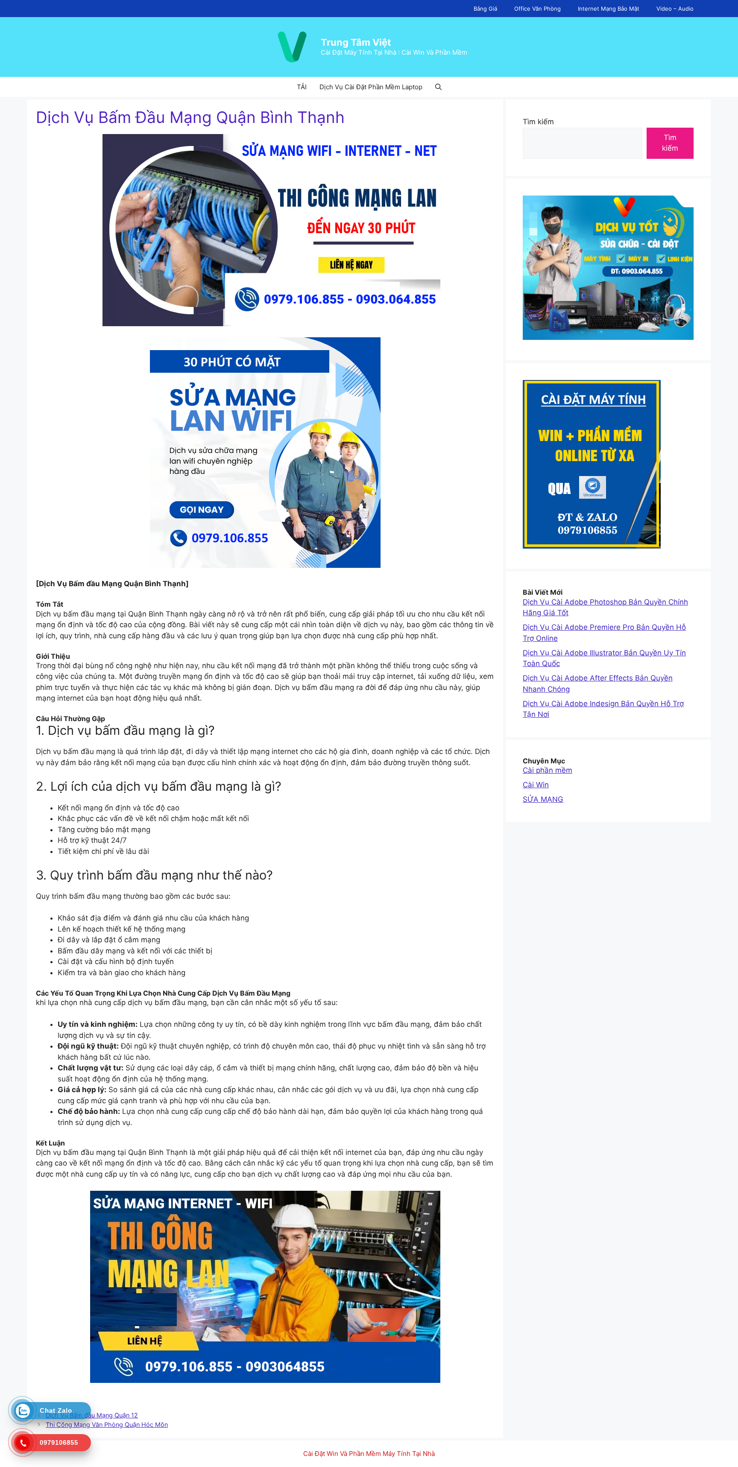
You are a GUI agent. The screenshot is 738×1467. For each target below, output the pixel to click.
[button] (438, 87)
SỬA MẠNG (543, 799)
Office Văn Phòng (537, 8)
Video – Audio (675, 8)
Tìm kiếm (538, 121)
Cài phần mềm (547, 770)
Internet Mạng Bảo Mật (608, 8)
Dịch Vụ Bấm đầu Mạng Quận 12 (92, 1415)
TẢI (302, 87)
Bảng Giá (485, 8)
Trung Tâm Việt (356, 42)
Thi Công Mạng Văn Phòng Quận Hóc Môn (107, 1424)
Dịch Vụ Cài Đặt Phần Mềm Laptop (370, 87)
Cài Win (536, 784)
